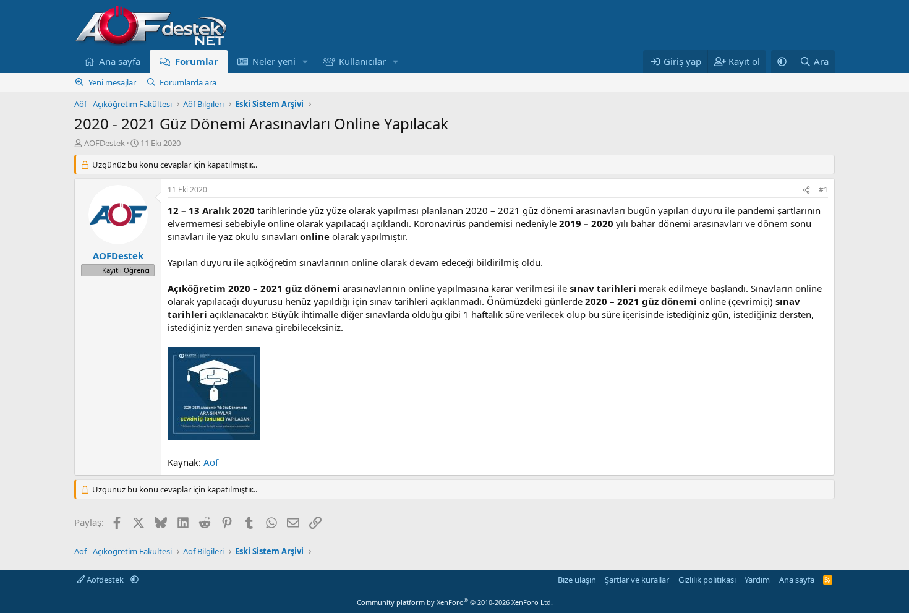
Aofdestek (105, 579)
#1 (823, 189)
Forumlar (196, 61)
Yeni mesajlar (112, 82)
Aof (210, 462)
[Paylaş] (806, 190)
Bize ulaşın (577, 579)
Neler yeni (274, 61)
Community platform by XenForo (455, 602)
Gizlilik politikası (707, 579)
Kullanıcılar (362, 61)
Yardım (757, 579)
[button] (305, 61)
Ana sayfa (119, 61)
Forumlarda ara (188, 82)
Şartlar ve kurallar (637, 579)
